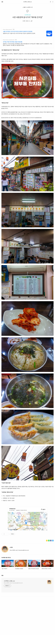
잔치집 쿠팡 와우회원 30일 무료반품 (12, 42)
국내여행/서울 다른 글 (6, 557)
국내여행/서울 (28, 14)
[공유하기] (6, 534)
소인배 (24, 21)
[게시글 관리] (7, 534)
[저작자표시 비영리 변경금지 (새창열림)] (17, 534)
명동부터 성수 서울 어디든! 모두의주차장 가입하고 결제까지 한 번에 (19, 33)
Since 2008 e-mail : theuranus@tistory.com (13, 582)
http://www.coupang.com (8, 39)
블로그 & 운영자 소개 (28, 7)
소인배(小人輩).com (27, 1)
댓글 (2, 575)
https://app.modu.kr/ (7, 29)
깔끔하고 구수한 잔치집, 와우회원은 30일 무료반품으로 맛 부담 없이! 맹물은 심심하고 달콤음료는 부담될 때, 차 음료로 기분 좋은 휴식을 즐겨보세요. (27, 44)
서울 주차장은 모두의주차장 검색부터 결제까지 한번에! (17, 31)
